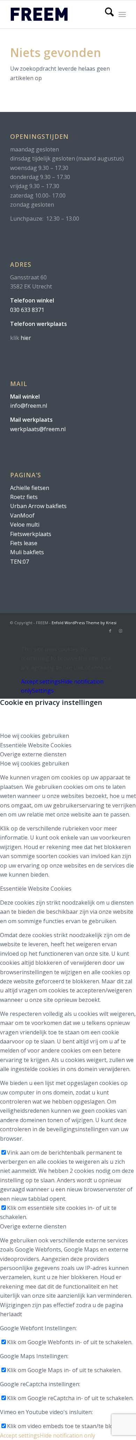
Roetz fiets (24, 497)
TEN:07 (19, 561)
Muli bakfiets (27, 552)
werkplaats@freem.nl (38, 429)
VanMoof (22, 515)
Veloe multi (24, 524)
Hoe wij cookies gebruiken (34, 763)
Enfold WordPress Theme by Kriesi (84, 622)
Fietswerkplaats (30, 534)
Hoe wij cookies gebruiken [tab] (34, 736)
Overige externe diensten (33, 1226)
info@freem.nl (28, 405)
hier (26, 338)
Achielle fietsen (29, 488)
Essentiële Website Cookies (35, 888)
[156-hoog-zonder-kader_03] (56, 14)
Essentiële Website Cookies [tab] (35, 745)
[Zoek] (106, 14)
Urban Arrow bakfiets (38, 506)
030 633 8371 (27, 310)
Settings (43, 690)
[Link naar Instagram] (120, 631)
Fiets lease (23, 543)
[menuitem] (106, 14)
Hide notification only (67, 1435)
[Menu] (122, 14)
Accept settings (41, 681)
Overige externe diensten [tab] (33, 754)
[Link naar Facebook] (110, 631)
